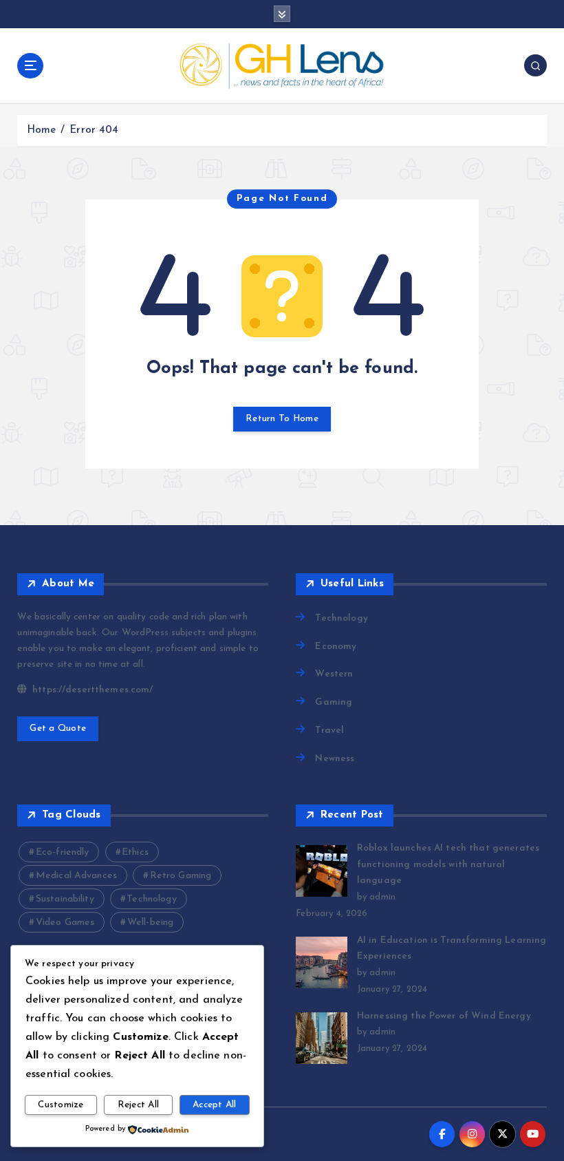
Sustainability (65, 899)
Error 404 (93, 130)
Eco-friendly (62, 852)
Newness (334, 758)
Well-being (150, 922)
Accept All (215, 1104)
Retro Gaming (181, 876)
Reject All (139, 1104)
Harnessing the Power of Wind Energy (444, 1016)
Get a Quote (58, 728)
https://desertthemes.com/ (91, 689)
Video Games (65, 922)
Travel (329, 730)
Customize (60, 1104)
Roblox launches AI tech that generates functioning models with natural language (448, 865)
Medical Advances (76, 876)
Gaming (333, 702)
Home (41, 130)
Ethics (135, 852)
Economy (335, 646)
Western (334, 674)
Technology (341, 618)
